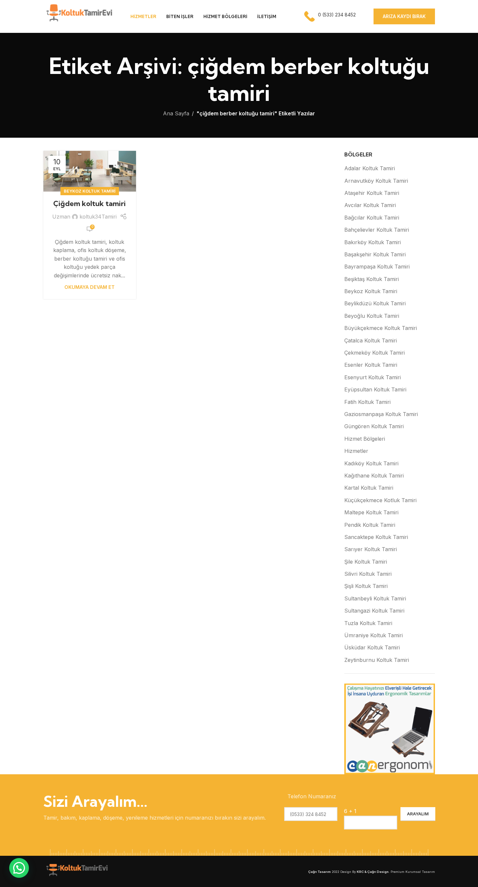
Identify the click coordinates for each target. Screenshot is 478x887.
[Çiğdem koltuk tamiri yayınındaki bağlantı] (89, 171)
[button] (19, 868)
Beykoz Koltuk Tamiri (90, 191)
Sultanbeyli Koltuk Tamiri (375, 598)
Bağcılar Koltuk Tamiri (371, 217)
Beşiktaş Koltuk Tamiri (371, 279)
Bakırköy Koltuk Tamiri (372, 242)
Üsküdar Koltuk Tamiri (372, 647)
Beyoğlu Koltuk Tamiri (371, 316)
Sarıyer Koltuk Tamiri (370, 549)
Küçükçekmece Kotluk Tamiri (380, 500)
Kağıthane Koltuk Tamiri (374, 475)
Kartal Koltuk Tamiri (368, 487)
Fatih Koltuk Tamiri (367, 402)
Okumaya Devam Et (89, 287)
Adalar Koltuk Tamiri (369, 168)
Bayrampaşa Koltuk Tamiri (377, 266)
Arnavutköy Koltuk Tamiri (376, 180)
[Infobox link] (330, 16)
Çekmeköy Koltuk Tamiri (374, 352)
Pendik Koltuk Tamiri (369, 525)
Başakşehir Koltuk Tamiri (375, 254)
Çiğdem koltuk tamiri (89, 203)
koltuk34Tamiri (98, 216)
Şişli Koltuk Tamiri (366, 586)
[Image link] (76, 871)
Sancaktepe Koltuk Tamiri (376, 537)
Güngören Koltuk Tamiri (374, 426)
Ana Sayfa (176, 113)
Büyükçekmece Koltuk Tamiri (380, 328)
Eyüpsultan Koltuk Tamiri (375, 389)
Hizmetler (356, 451)
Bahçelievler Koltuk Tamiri (376, 229)
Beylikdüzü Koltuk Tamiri (375, 303)
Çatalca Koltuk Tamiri (370, 340)
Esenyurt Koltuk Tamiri (372, 377)
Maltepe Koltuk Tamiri (371, 512)
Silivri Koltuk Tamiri (368, 574)
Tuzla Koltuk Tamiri (368, 623)
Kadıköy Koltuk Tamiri (371, 463)
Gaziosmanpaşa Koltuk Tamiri (381, 414)
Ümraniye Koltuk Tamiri (373, 635)
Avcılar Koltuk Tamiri (370, 205)
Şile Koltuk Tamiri (365, 561)
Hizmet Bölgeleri (364, 438)
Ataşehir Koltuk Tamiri (371, 193)
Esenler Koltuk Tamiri (370, 365)
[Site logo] (78, 15)
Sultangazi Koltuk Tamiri (374, 610)
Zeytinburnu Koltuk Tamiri (376, 660)
